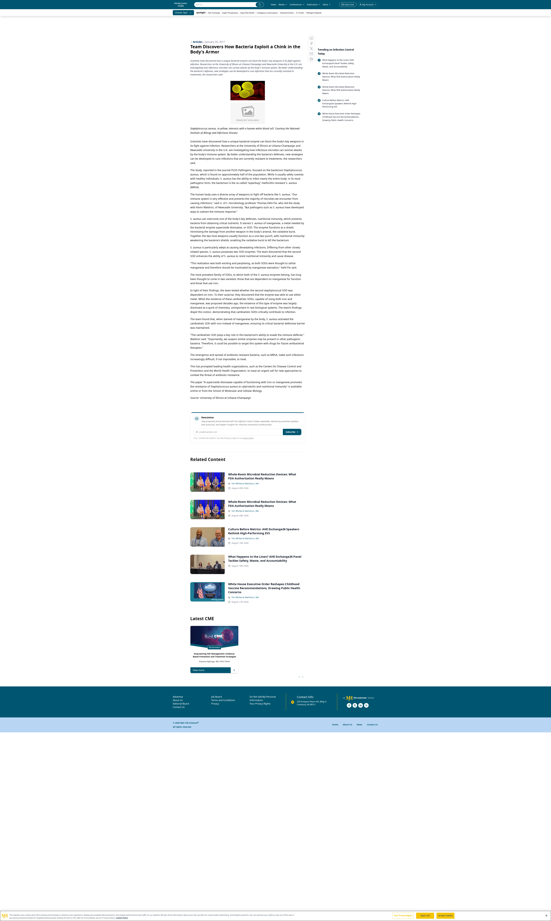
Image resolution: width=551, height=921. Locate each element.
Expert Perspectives (230, 13)
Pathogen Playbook (313, 13)
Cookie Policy (122, 918)
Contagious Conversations (267, 13)
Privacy (215, 703)
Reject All (425, 915)
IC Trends (300, 13)
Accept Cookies (445, 915)
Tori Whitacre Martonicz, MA (245, 483)
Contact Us (179, 707)
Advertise (178, 696)
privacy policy (248, 438)
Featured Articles (287, 13)
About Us (178, 700)
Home (335, 724)
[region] (275, 916)
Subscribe (290, 432)
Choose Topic (181, 12)
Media (282, 4)
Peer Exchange (214, 13)
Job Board (216, 696)
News (273, 4)
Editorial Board (181, 703)
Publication (312, 4)
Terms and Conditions (223, 700)
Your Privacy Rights (260, 703)
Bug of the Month (247, 13)
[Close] (546, 915)
